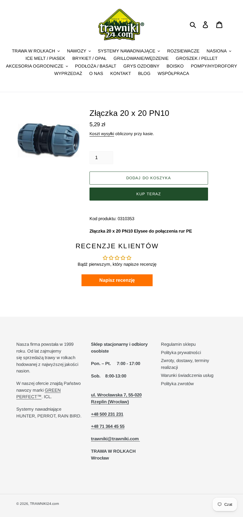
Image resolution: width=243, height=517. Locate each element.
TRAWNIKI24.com (44, 504)
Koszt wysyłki (101, 133)
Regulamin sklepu (178, 344)
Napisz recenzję (117, 280)
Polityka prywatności (181, 352)
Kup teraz (148, 194)
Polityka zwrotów (177, 383)
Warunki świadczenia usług (187, 375)
